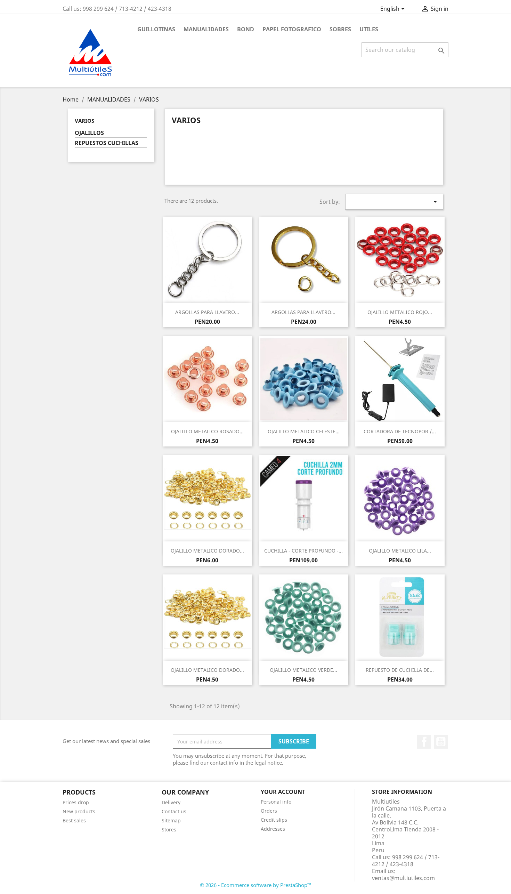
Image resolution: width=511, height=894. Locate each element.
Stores (169, 829)
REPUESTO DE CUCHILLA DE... (400, 670)
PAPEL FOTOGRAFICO (291, 29)
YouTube (441, 742)
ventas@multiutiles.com (403, 878)
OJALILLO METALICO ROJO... (399, 312)
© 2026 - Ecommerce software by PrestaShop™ (255, 884)
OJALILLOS (89, 133)
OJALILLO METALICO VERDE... (303, 670)
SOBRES (340, 29)
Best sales (74, 820)
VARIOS (84, 120)
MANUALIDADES (206, 29)
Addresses (273, 828)
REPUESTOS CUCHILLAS (106, 143)
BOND (245, 29)
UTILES (368, 29)
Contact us (174, 811)
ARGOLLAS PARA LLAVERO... (207, 312)
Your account (283, 792)
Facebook (424, 742)
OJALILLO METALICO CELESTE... (304, 431)
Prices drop (76, 802)
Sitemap (171, 820)
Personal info (276, 801)
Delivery (171, 802)
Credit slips (274, 819)
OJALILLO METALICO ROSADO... (207, 431)
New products (79, 811)
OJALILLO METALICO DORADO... (207, 550)
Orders (269, 810)
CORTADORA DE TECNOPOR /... (400, 431)
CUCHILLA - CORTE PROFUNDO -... (303, 550)
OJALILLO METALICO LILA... (400, 550)
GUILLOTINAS (156, 29)
